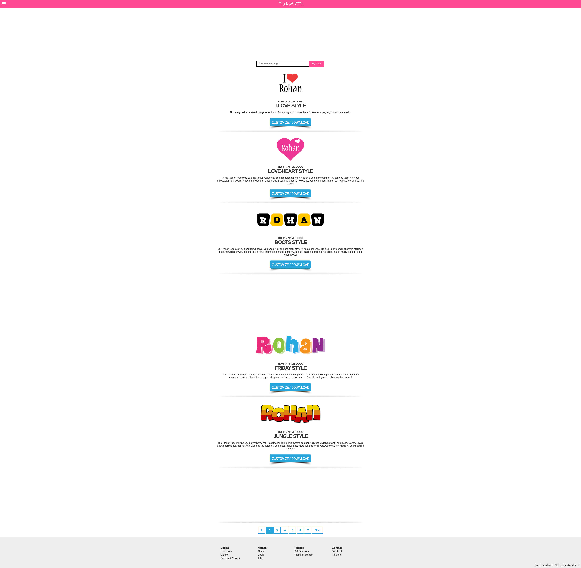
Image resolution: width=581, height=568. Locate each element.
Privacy (536, 565)
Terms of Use (546, 565)
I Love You (226, 551)
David (261, 554)
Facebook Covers (230, 558)
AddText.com (302, 551)
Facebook (337, 551)
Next (317, 530)
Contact (337, 547)
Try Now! (316, 63)
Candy (224, 554)
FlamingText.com (304, 554)
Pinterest (336, 554)
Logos (225, 547)
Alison (261, 551)
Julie (260, 558)
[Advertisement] (290, 34)
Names (262, 547)
